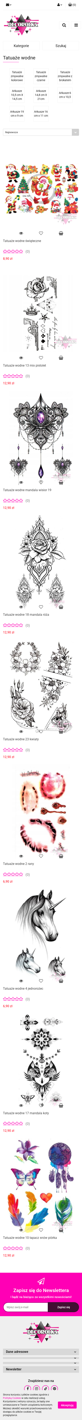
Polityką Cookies (12, 1398)
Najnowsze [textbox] (11, 132)
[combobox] (41, 132)
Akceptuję (67, 1405)
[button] (72, 5)
